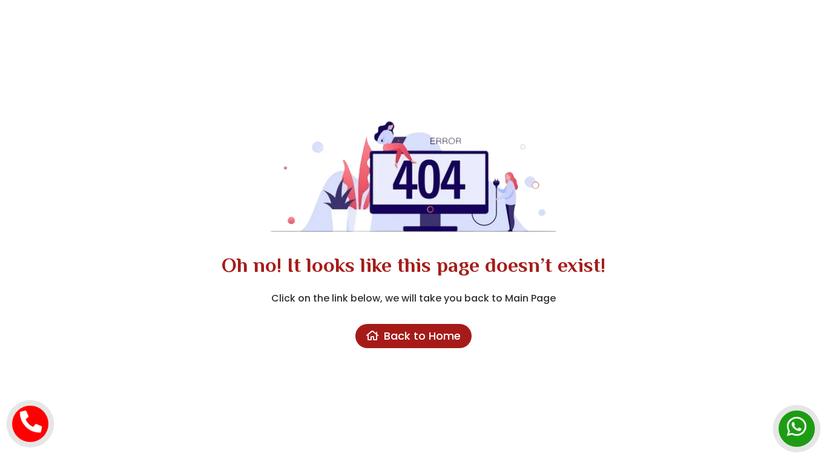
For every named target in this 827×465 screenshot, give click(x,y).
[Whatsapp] (797, 420)
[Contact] (30, 415)
